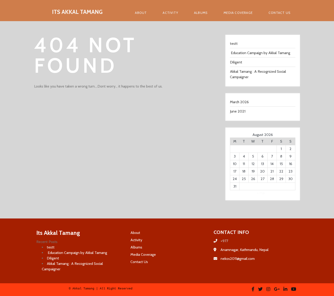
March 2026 (239, 102)
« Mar (261, 193)
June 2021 (237, 111)
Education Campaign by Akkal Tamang (260, 53)
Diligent (236, 62)
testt (234, 43)
